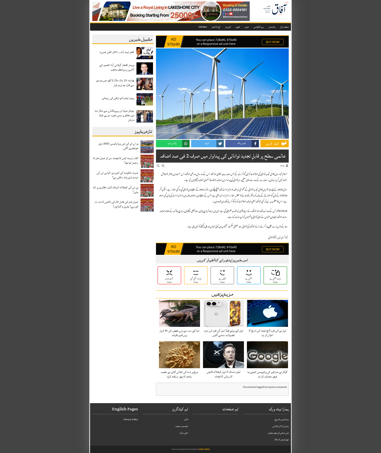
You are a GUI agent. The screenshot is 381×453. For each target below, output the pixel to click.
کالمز (186, 419)
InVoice (203, 27)
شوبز (247, 27)
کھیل (238, 27)
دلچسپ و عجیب (181, 426)
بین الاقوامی (258, 27)
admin (282, 166)
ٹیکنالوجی (272, 237)
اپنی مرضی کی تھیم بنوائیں (278, 433)
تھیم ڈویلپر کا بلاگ (281, 439)
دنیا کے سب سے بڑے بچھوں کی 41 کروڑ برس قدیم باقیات (179, 333)
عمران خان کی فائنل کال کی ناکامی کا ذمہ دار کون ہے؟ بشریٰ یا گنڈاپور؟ (116, 204)
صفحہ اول (284, 27)
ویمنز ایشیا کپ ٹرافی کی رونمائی (118, 98)
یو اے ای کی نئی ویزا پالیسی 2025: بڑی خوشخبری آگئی (118, 146)
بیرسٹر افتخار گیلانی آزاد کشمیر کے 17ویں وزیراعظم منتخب (116, 67)
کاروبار (228, 27)
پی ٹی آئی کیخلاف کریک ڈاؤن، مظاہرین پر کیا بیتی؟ (115, 189)
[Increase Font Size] (163, 166)
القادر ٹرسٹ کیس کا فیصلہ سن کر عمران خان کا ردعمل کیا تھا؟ (115, 160)
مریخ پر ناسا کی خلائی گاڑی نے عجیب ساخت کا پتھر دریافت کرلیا (179, 374)
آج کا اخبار (215, 27)
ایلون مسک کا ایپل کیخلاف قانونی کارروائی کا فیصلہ (224, 374)
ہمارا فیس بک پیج (282, 419)
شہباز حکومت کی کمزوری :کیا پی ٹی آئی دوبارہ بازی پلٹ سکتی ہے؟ (117, 175)
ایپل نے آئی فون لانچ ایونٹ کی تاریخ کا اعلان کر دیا (267, 333)
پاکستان (271, 27)
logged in (262, 387)
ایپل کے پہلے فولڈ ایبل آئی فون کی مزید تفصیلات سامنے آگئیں (223, 333)
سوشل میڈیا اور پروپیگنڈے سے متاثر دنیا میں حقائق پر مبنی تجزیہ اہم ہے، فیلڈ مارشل (114, 115)
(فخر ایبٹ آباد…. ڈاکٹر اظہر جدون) (117, 52)
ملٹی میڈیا (184, 433)
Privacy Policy (131, 419)
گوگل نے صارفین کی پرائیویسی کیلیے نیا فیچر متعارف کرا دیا (267, 374)
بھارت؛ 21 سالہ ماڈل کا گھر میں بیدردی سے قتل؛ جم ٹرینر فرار (115, 83)
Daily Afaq (204, 449)
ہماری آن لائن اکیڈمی (281, 426)
